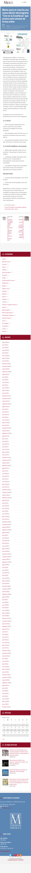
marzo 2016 (5, 666)
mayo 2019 (4, 572)
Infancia (4, 296)
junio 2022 (4, 473)
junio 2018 (4, 602)
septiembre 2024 (6, 404)
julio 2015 (4, 688)
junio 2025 (4, 379)
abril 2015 (4, 696)
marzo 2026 (5, 355)
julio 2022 (4, 471)
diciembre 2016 (5, 650)
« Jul (3, 739)
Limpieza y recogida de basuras (9, 304)
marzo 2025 (5, 387)
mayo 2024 (5, 414)
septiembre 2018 (6, 594)
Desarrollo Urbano (6, 272)
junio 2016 (4, 658)
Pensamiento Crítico (9, 209)
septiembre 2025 (6, 371)
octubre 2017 (5, 623)
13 (15, 727)
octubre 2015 (5, 680)
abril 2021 (4, 511)
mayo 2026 (4, 350)
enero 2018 (4, 615)
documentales (18, 207)
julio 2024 (4, 409)
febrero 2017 (5, 645)
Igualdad (4, 294)
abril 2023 (4, 446)
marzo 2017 (5, 642)
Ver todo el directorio (5, 851)
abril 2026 (4, 353)
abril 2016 (4, 664)
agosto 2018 (5, 597)
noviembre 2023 (6, 428)
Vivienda (4, 331)
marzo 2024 (5, 420)
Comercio (4, 264)
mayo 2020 (5, 540)
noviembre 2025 (6, 366)
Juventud (4, 302)
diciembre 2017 (5, 618)
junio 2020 (4, 538)
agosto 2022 (5, 468)
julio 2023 (4, 438)
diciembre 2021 (5, 489)
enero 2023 (4, 454)
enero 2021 (4, 519)
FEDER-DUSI (5, 283)
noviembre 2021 (6, 492)
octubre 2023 (5, 430)
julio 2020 (4, 535)
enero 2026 (4, 361)
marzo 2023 (5, 449)
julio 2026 (4, 345)
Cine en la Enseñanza (10, 207)
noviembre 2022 (6, 460)
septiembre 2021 (6, 497)
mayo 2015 (4, 693)
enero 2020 (5, 551)
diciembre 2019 (5, 554)
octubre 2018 (5, 591)
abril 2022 (4, 479)
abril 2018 (4, 607)
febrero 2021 (5, 516)
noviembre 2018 (6, 589)
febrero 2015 (5, 701)
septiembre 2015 (6, 682)
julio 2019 (4, 567)
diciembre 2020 (6, 522)
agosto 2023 (5, 436)
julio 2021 (4, 503)
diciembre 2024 (6, 396)
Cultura (4, 267)
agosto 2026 (5, 342)
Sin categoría (5, 323)
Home (3, 26)
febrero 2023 (5, 452)
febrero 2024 (5, 422)
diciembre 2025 (5, 363)
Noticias (8, 26)
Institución (4, 299)
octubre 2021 (5, 495)
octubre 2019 (5, 559)
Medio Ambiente (5, 310)
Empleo (4, 278)
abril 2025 (4, 385)
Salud (13, 205)
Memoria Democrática (7, 312)
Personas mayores (6, 318)
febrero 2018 (5, 613)
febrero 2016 (5, 669)
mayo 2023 (4, 444)
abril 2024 (4, 417)
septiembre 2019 (6, 562)
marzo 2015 (5, 699)
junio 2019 (4, 570)
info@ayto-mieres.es (7, 808)
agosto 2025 (5, 374)
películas (24, 207)
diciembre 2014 (5, 707)
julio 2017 (4, 631)
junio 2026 (4, 347)
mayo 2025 (4, 382)
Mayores (4, 307)
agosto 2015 (5, 685)
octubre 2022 (5, 463)
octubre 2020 (5, 527)
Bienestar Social (6, 261)
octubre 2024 (5, 401)
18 (7, 730)
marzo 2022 (5, 481)
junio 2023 (4, 441)
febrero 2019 (5, 581)
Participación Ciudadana (8, 315)
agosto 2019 (5, 564)
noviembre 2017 (5, 621)
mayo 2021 (4, 508)
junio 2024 (4, 412)
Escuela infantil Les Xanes (8, 280)
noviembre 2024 (6, 398)
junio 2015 (4, 690)
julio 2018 (4, 599)
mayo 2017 (4, 637)
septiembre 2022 (6, 465)
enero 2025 (4, 393)
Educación (4, 275)
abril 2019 (4, 575)
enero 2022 (4, 487)
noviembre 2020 (6, 524)
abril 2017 (4, 640)
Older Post (21, 216)
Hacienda (4, 291)
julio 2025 (4, 377)
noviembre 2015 (5, 677)
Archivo (4, 259)
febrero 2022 (5, 484)
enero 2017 (4, 648)
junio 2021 (4, 505)
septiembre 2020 (6, 530)
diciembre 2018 (5, 586)
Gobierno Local (5, 288)
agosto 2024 (5, 406)
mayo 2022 (4, 476)
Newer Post (10, 216)
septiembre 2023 (6, 433)
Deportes (4, 269)
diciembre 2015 (5, 674)
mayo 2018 (4, 605)
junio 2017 (4, 634)
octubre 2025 (5, 369)
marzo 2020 (5, 546)
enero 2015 (4, 704)
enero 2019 (4, 583)
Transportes (5, 326)
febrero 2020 (5, 548)
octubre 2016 (5, 656)
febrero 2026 (5, 358)
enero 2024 (5, 425)
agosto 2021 (5, 500)
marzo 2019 (5, 578)
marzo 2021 (5, 514)
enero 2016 (4, 672)
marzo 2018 (5, 610)
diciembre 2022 (5, 457)
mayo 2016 (4, 661)
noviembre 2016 (6, 653)
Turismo (4, 328)
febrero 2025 (5, 390)
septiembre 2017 (6, 626)
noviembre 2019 (6, 556)
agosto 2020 (5, 532)
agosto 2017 (5, 629)
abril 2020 (4, 543)
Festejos (4, 286)
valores (16, 209)
